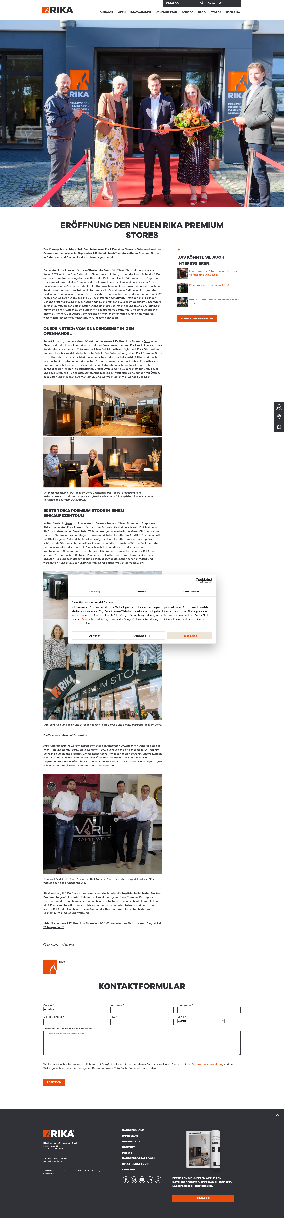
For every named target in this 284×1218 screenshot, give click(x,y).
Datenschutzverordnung (207, 1064)
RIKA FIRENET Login (135, 1164)
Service (187, 12)
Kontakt (128, 1147)
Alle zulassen (189, 635)
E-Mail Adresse (53, 1017)
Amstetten (118, 298)
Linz (64, 274)
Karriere (128, 1169)
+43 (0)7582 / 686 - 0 (57, 1158)
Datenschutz (132, 1141)
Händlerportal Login (138, 1158)
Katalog (172, 3)
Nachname (185, 1005)
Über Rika (233, 12)
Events (69, 944)
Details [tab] (142, 591)
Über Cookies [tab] (191, 591)
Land (182, 1017)
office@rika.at (55, 1161)
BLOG (202, 12)
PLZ (113, 1017)
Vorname (117, 1005)
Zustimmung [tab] (92, 591)
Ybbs (100, 294)
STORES (216, 12)
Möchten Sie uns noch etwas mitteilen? (69, 1028)
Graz (147, 341)
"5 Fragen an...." (53, 927)
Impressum (130, 1136)
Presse (127, 1153)
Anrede (48, 1005)
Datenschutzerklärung (94, 619)
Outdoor (106, 12)
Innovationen (140, 12)
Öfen (122, 12)
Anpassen (140, 635)
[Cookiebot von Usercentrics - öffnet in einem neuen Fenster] (198, 580)
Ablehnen (94, 635)
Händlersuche (133, 1130)
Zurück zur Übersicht (197, 318)
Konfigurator (166, 12)
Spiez (68, 523)
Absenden (54, 1082)
